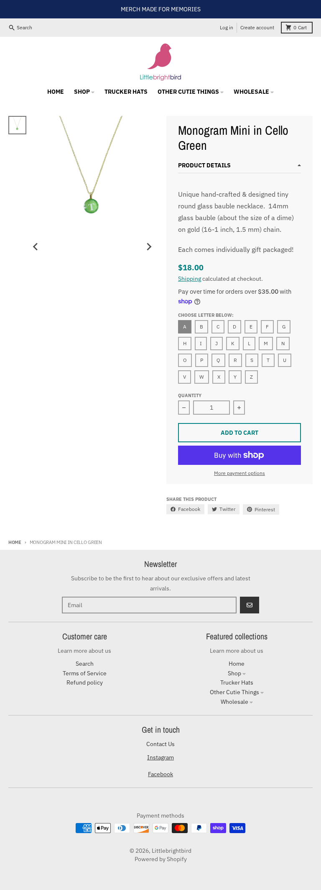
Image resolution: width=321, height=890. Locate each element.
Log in (226, 27)
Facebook (160, 774)
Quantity (189, 395)
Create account (257, 27)
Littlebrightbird (171, 850)
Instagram (160, 757)
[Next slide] (149, 247)
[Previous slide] (35, 247)
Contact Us (160, 744)
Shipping (189, 278)
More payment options (239, 473)
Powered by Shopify (161, 859)
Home (14, 542)
